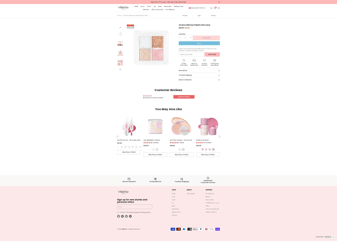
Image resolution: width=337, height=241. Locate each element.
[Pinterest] (122, 216)
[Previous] (120, 27)
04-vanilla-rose (132, 147)
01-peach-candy (121, 147)
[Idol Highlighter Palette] (155, 126)
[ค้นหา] (211, 8)
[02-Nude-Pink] (125, 147)
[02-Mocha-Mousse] (206, 149)
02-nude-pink (125, 147)
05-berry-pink (136, 147)
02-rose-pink (157, 149)
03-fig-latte (209, 149)
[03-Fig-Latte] (209, 149)
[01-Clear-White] (179, 149)
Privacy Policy (146, 212)
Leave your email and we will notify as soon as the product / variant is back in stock (197, 50)
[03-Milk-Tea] (129, 147)
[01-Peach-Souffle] (202, 149)
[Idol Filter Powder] (182, 126)
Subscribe (212, 54)
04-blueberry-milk (213, 149)
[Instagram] (118, 216)
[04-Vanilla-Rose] (132, 147)
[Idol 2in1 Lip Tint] (129, 126)
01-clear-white (179, 149)
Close (219, 2)
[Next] (120, 69)
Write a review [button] (183, 97)
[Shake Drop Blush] (208, 126)
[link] (129, 180)
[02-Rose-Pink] (157, 149)
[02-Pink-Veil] (183, 149)
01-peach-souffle (202, 149)
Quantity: (182, 34)
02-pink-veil (183, 149)
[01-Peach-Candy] (121, 147)
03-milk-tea (129, 147)
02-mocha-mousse (206, 149)
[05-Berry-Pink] (136, 147)
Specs (199, 15)
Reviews (213, 15)
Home (119, 15)
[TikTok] (126, 216)
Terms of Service (134, 212)
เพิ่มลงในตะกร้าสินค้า (129, 152)
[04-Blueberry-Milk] (213, 149)
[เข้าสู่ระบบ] (219, 8)
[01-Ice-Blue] (153, 149)
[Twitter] (130, 216)
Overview (185, 15)
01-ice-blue (153, 149)
